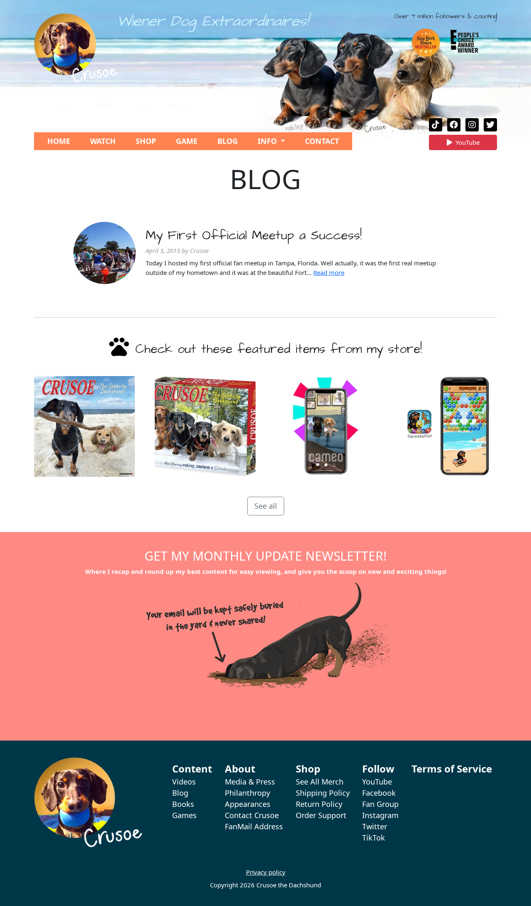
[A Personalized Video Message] (325, 426)
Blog (227, 141)
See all (265, 506)
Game (186, 141)
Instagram (380, 815)
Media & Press (250, 782)
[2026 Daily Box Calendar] (205, 426)
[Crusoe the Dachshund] (75, 48)
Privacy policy (265, 872)
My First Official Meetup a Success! (254, 235)
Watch (103, 141)
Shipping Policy (323, 793)
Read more (328, 272)
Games (184, 815)
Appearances (247, 804)
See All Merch (319, 782)
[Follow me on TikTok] (435, 124)
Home (58, 141)
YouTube (467, 144)
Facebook (379, 793)
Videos (184, 782)
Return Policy (319, 804)
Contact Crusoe (252, 815)
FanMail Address (254, 826)
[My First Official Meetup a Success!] (104, 253)
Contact (322, 141)
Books (183, 804)
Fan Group (380, 804)
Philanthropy (247, 793)
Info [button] (268, 141)
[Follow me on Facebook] (453, 124)
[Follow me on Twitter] (490, 124)
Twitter (374, 826)
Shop (146, 141)
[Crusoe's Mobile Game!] (446, 426)
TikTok (373, 838)
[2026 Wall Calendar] (84, 426)
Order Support (321, 815)
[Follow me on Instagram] (472, 124)
